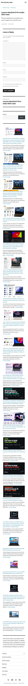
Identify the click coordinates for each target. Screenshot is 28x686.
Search (5, 114)
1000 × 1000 (10, 24)
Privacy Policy (21, 683)
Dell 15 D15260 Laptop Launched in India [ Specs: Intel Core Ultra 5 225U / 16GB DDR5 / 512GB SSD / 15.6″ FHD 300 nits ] (14, 623)
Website (5, 76)
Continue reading (6, 150)
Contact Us (14, 683)
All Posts (4, 674)
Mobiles (4, 667)
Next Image (13, 7)
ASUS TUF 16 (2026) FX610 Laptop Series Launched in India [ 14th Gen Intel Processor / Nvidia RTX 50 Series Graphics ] (14, 220)
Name (5, 62)
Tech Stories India (6, 2)
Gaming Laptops (6, 657)
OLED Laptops (6, 660)
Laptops (4, 653)
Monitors (4, 664)
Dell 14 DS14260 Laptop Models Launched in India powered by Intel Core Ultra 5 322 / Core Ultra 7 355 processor (13, 300)
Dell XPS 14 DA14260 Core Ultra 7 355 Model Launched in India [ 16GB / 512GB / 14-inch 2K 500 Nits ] (14, 452)
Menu (25, 2)
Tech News (5, 671)
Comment (6, 41)
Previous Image (6, 7)
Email (5, 69)
